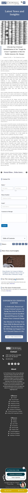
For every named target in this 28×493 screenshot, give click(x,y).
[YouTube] (15, 364)
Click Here (8, 290)
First (2, 190)
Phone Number (5, 195)
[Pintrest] (18, 364)
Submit (4, 225)
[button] (24, 2)
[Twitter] (12, 364)
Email (3, 203)
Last (16, 190)
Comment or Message (7, 211)
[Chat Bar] (14, 491)
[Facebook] (9, 364)
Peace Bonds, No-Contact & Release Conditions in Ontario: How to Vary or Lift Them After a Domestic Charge (13, 272)
